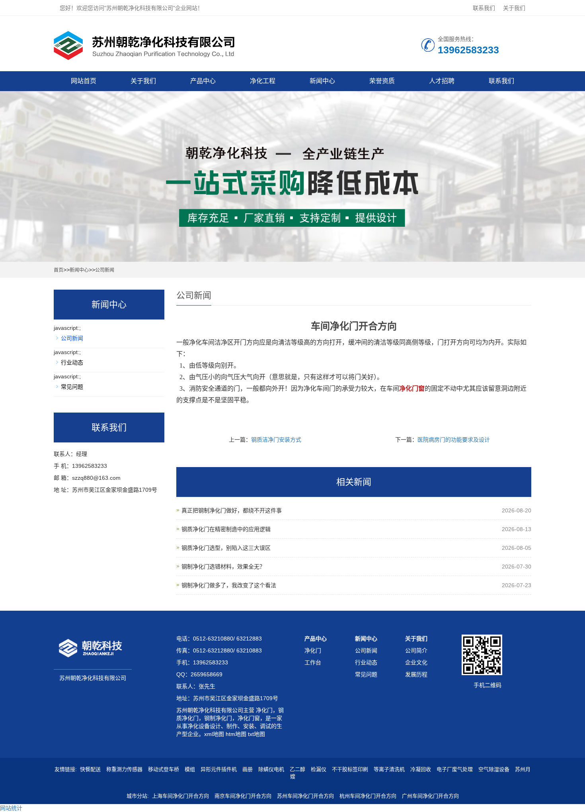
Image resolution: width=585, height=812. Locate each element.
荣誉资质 (382, 81)
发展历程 (416, 674)
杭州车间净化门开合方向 (367, 796)
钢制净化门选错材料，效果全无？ (223, 566)
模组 (190, 769)
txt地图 (256, 734)
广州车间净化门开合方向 (430, 796)
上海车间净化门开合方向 (180, 796)
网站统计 (11, 808)
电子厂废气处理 (455, 769)
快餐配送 (90, 769)
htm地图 (236, 734)
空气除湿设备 (493, 769)
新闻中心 (322, 81)
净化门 (263, 710)
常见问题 (72, 387)
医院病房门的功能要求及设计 (453, 439)
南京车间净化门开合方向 (242, 796)
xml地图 (214, 734)
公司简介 (416, 650)
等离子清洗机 (389, 769)
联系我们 (484, 8)
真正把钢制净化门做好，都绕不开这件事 (231, 510)
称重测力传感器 (124, 769)
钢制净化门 (218, 718)
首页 (58, 270)
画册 (247, 769)
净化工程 (262, 81)
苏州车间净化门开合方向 (305, 796)
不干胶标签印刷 (350, 769)
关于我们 (514, 8)
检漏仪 (318, 769)
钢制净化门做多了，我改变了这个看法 (228, 585)
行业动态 (72, 362)
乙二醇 (297, 769)
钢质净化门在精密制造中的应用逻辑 (226, 529)
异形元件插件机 (219, 769)
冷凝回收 (420, 769)
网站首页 (83, 81)
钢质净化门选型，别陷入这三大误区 (226, 548)
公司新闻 (104, 270)
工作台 (312, 662)
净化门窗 (249, 718)
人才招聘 (441, 81)
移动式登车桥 (163, 769)
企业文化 (416, 662)
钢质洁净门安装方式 (276, 439)
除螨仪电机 (271, 769)
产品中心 (203, 81)
